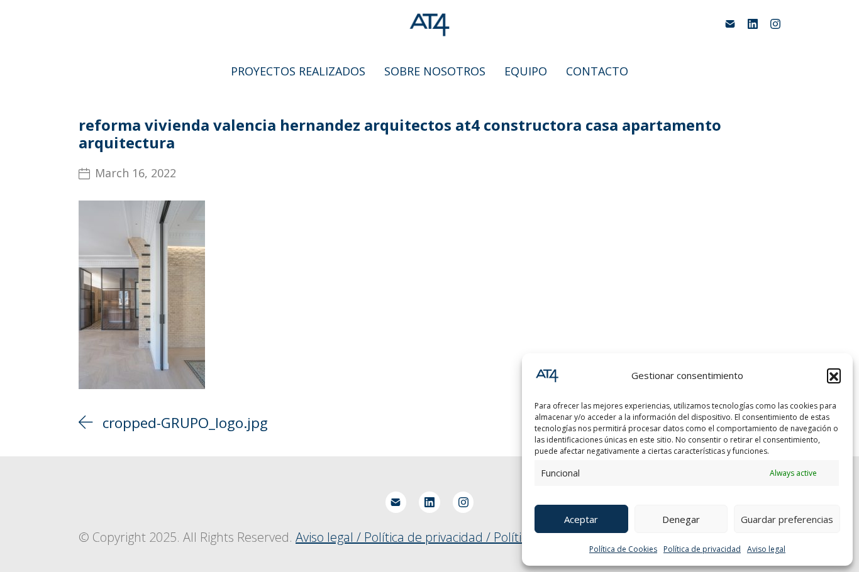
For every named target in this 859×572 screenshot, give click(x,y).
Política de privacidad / (429, 537)
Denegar (681, 519)
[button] (834, 375)
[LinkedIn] (753, 24)
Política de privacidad (702, 549)
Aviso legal (766, 549)
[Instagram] (775, 24)
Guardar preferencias (787, 519)
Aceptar (581, 519)
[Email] (730, 24)
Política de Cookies (623, 549)
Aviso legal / (330, 537)
